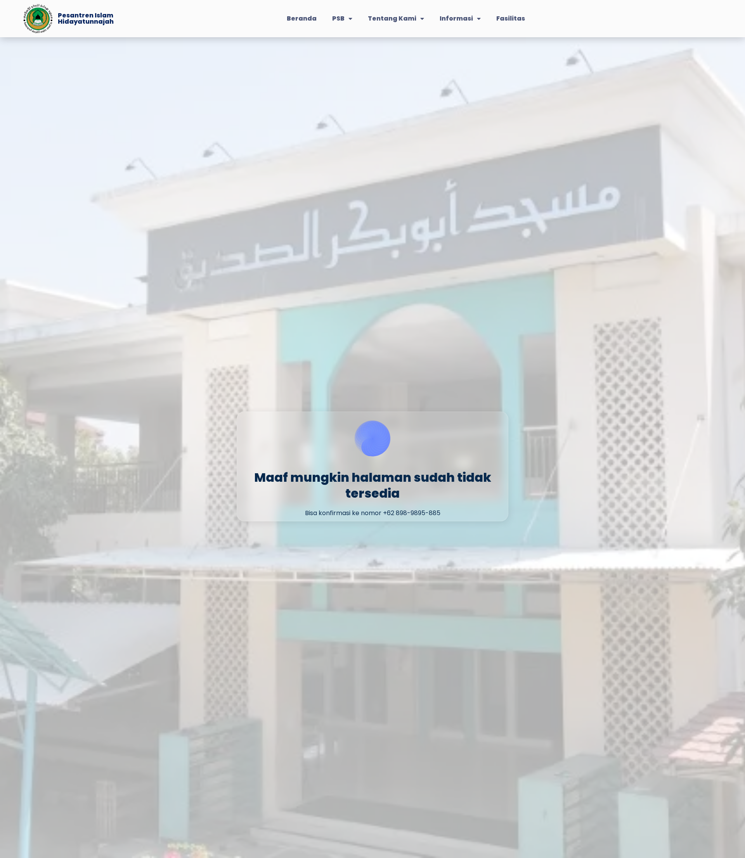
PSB (338, 18)
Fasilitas (510, 18)
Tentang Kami (392, 18)
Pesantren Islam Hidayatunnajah (86, 18)
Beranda (302, 18)
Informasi (456, 18)
